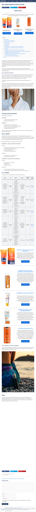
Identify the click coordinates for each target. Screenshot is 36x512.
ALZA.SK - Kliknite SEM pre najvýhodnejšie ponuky (23, 509)
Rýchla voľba (6, 39)
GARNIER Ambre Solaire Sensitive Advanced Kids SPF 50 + (15, 53)
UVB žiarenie (7, 44)
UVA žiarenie (7, 43)
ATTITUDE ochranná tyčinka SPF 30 (11, 54)
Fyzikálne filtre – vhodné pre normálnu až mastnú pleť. (14, 46)
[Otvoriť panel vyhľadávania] (35, 1)
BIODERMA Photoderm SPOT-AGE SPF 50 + (12, 52)
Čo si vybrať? (6, 48)
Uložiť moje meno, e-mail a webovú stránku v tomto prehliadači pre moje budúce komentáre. (17, 501)
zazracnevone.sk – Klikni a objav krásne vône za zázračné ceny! (13, 478)
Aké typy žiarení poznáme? (8, 41)
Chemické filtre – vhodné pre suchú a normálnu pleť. (14, 47)
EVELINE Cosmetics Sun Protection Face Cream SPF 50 (14, 50)
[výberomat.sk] (3, 1)
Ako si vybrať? (6, 45)
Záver (5, 57)
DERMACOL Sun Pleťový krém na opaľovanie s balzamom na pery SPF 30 (17, 51)
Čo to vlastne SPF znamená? (10, 40)
